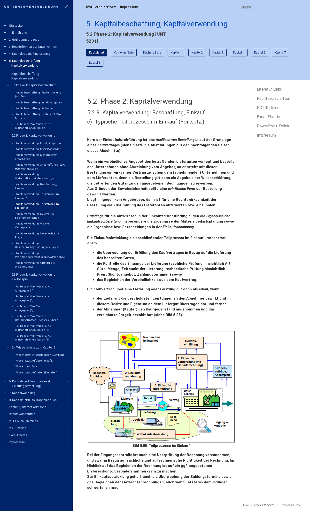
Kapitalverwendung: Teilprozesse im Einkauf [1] (37, 196)
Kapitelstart (96, 52)
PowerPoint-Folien (273, 126)
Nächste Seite (152, 52)
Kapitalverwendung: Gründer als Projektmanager (35, 264)
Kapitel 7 (280, 52)
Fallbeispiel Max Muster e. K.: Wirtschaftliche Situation (33, 126)
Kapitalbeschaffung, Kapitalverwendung (25, 76)
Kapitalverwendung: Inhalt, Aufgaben (38, 143)
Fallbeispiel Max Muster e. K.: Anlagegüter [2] (33, 298)
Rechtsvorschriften (273, 98)
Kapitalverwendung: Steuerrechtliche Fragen (37, 235)
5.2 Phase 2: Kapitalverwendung (33, 135)
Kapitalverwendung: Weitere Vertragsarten (32, 225)
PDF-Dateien (268, 107)
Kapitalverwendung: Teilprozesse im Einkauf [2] (37, 205)
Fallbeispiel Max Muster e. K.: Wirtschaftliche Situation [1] (33, 327)
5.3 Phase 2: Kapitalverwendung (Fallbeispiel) (33, 277)
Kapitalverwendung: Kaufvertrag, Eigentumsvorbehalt (35, 215)
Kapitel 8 (94, 62)
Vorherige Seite (123, 52)
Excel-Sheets (268, 117)
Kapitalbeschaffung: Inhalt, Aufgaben (39, 102)
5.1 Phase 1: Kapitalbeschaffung (33, 85)
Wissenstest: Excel (27, 366)
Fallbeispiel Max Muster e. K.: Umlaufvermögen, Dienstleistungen (36, 318)
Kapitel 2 (197, 52)
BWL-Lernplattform (259, 505)
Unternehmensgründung (33, 6)
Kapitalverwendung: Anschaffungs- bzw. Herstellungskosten (40, 166)
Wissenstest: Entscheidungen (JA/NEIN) (40, 354)
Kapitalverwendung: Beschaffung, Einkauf (36, 186)
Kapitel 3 (218, 52)
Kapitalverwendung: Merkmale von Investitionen (36, 156)
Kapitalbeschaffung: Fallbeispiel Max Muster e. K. (38, 116)
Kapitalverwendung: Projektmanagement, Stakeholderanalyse (40, 255)
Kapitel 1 (176, 52)
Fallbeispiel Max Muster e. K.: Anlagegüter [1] (33, 288)
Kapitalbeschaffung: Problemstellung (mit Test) (38, 94)
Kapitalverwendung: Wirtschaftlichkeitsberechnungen (35, 176)
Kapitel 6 (259, 52)
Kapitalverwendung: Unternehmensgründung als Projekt (37, 245)
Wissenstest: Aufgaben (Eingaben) (36, 372)
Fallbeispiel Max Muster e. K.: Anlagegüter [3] (33, 308)
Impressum (129, 7)
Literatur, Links (269, 89)
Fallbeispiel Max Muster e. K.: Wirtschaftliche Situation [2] (33, 337)
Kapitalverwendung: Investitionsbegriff (39, 149)
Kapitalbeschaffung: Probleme (34, 108)
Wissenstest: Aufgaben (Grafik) (35, 360)
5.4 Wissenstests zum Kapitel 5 (33, 347)
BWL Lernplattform (101, 7)
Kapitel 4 (238, 52)
